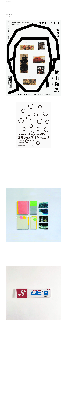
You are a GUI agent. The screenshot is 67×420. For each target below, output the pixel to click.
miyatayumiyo (8, 1)
